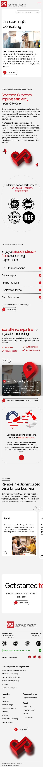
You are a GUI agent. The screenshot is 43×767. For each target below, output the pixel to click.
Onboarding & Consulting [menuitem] (10, 674)
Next (9, 361)
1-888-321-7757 (36, 636)
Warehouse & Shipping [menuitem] (9, 688)
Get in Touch (12, 72)
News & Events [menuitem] (28, 717)
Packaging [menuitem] (5, 684)
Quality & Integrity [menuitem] (29, 710)
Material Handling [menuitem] (7, 722)
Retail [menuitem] (3, 698)
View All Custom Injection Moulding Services (22, 401)
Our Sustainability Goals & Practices (17, 650)
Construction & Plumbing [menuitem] (10, 719)
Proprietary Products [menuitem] (30, 698)
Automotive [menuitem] (5, 712)
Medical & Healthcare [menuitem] (9, 708)
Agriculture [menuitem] (5, 701)
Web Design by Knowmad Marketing (11, 765)
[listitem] (21, 498)
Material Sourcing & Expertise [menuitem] (11, 677)
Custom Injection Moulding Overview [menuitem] (14, 670)
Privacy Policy (20, 763)
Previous (4, 361)
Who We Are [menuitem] (27, 707)
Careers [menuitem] (25, 714)
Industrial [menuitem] (5, 715)
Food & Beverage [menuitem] (7, 705)
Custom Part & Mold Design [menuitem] (11, 681)
